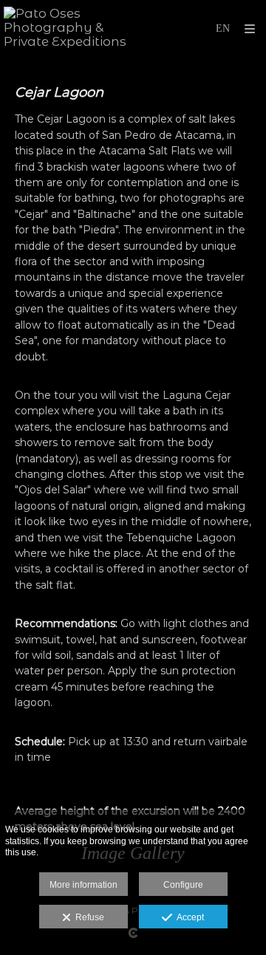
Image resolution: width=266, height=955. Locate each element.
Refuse (87, 917)
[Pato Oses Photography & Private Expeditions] (68, 27)
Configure (183, 885)
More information (83, 885)
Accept (188, 917)
